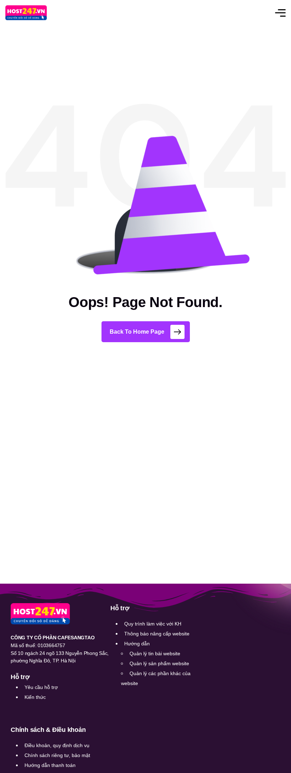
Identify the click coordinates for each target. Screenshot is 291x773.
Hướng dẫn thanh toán (50, 765)
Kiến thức (35, 697)
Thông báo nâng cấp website (157, 633)
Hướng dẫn (137, 643)
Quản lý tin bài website (155, 653)
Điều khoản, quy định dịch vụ (56, 745)
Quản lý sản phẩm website (159, 663)
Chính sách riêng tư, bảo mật (57, 755)
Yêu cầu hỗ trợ (41, 687)
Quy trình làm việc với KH (152, 624)
